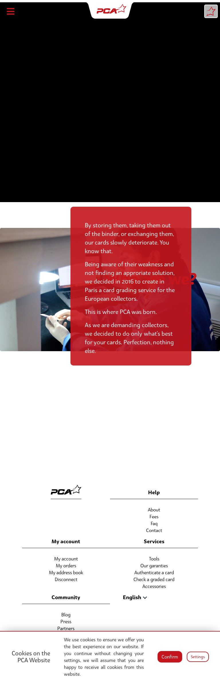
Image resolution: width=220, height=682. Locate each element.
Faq (154, 523)
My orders (66, 565)
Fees (154, 516)
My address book (66, 572)
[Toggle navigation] (11, 11)
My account (66, 559)
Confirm (170, 657)
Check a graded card (153, 579)
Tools (154, 559)
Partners (65, 628)
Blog (65, 614)
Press (65, 621)
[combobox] (131, 597)
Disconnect (66, 579)
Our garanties (154, 565)
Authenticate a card (154, 572)
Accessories (154, 586)
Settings (198, 656)
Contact (154, 530)
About (154, 510)
